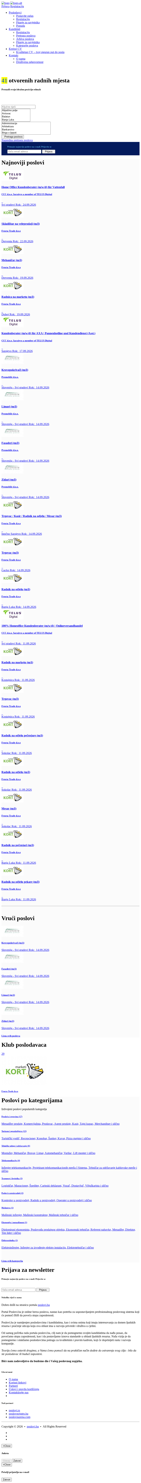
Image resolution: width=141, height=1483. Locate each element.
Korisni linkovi (17, 1382)
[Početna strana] (5, 3)
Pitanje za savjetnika (28, 22)
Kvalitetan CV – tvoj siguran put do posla (40, 52)
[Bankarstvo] (26, 129)
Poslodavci (15, 12)
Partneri (13, 1385)
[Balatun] (16, 116)
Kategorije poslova (27, 45)
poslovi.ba (44, 1304)
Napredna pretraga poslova (17, 140)
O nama (20, 58)
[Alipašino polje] (16, 110)
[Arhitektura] (26, 126)
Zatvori (17, 1460)
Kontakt (13, 55)
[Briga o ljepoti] (26, 132)
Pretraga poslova (25, 35)
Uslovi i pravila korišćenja (24, 1389)
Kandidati (14, 29)
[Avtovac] (16, 113)
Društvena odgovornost (29, 62)
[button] (70, 1035)
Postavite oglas (24, 15)
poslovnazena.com (19, 1417)
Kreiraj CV (15, 48)
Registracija (17, 6)
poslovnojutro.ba (18, 1413)
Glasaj (6, 1460)
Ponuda (20, 25)
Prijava (5, 6)
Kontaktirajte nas (18, 1392)
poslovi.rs (14, 1410)
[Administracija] (26, 123)
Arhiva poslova (25, 38)
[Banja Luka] (16, 119)
